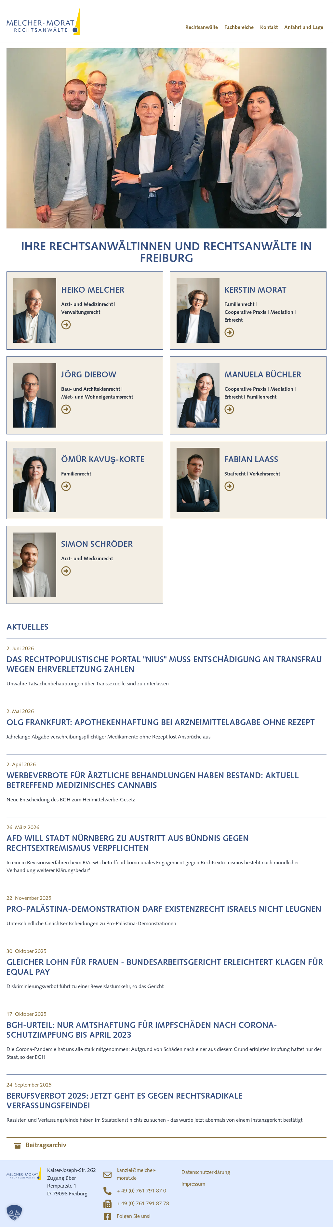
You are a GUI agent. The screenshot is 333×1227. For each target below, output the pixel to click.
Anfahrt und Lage (303, 27)
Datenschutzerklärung (205, 1172)
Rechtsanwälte (201, 27)
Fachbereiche (239, 27)
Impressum (193, 1184)
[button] (14, 1212)
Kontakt (269, 27)
